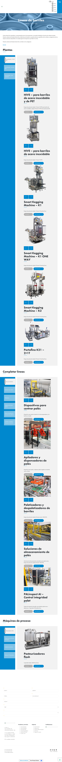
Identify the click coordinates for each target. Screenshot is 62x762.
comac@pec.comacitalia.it (10, 739)
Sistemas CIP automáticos (9, 655)
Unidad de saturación (9, 647)
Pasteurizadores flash (10, 630)
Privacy (51, 751)
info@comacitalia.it (10, 752)
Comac (26, 23)
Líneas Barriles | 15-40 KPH (10, 60)
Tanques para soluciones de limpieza (9, 639)
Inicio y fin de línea (9, 381)
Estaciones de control (9, 389)
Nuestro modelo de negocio (39, 729)
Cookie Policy (55, 751)
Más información (37, 112)
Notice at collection (24, 760)
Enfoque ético (36, 728)
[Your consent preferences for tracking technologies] (60, 760)
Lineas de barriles (23, 726)
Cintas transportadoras (24, 730)
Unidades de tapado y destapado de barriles (9, 422)
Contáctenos (27, 112)
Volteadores (7, 398)
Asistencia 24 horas (24, 732)
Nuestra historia (37, 726)
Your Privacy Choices (34, 760)
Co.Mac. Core (23, 733)
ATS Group (36, 730)
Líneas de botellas (24, 728)
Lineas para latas (23, 729)
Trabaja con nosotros (37, 732)
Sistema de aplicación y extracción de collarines (9, 414)
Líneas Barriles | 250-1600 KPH (9, 76)
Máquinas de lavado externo (9, 406)
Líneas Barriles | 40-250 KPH (9, 68)
